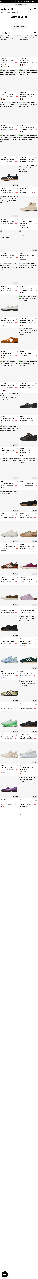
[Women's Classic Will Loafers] (9, 112)
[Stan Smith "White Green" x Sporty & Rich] (28, 339)
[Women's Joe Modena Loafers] (28, 145)
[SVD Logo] (8, 9)
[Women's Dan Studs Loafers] (28, 404)
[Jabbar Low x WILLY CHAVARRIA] (28, 436)
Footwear (8, 12)
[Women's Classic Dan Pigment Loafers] (9, 306)
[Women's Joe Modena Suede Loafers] (9, 145)
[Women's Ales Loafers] (28, 80)
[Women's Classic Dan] (28, 46)
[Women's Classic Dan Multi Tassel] (28, 176)
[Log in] (31, 8)
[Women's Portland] (28, 371)
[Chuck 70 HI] (9, 46)
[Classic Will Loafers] (9, 80)
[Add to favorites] (17, 59)
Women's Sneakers (19, 26)
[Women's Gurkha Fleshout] (28, 306)
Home (2, 12)
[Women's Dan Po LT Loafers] (9, 241)
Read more (30, 21)
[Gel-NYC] (28, 626)
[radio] (3, 32)
